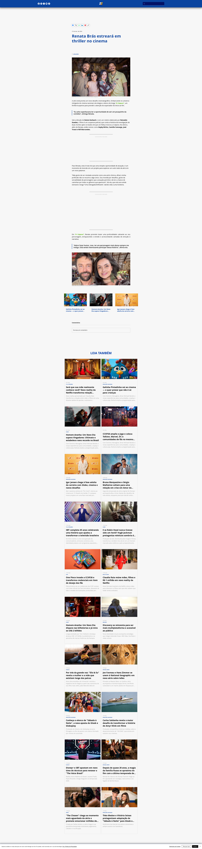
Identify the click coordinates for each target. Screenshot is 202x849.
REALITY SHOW (106, 574)
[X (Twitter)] (76, 25)
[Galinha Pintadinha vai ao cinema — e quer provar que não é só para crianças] (75, 299)
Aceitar (195, 846)
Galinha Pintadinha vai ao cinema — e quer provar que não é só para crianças (75, 310)
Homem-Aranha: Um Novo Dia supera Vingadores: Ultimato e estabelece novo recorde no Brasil (101, 310)
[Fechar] (200, 846)
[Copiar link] (88, 25)
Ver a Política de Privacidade (69, 846)
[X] (44, 4)
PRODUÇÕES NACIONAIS (107, 384)
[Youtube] (47, 4)
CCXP (67, 574)
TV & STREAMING (69, 384)
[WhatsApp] (79, 25)
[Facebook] (39, 4)
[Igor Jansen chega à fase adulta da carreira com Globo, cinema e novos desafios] (126, 299)
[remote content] (101, 148)
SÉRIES (67, 812)
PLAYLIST (68, 669)
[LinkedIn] (82, 25)
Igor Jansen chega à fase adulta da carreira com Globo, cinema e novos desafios (125, 310)
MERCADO (105, 622)
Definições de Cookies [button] (174, 846)
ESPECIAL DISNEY (106, 669)
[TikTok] (49, 4)
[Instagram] (41, 4)
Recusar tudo (186, 846)
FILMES (67, 431)
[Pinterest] (85, 25)
